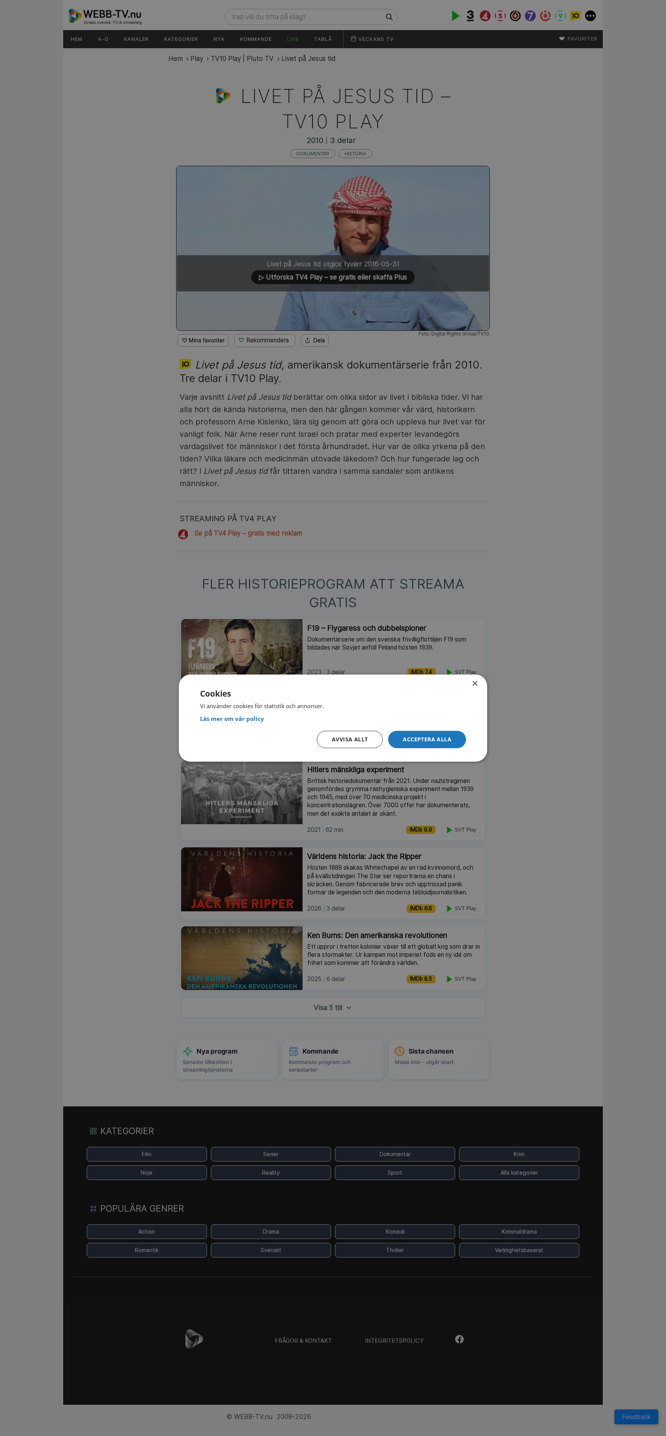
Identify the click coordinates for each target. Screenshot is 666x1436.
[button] (427, 739)
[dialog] (333, 718)
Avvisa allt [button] (350, 739)
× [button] (475, 683)
